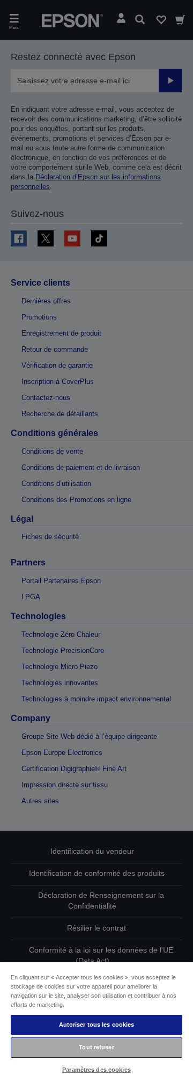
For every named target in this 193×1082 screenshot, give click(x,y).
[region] (96, 1021)
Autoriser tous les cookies (97, 1024)
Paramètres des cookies (96, 1069)
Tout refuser (96, 1047)
